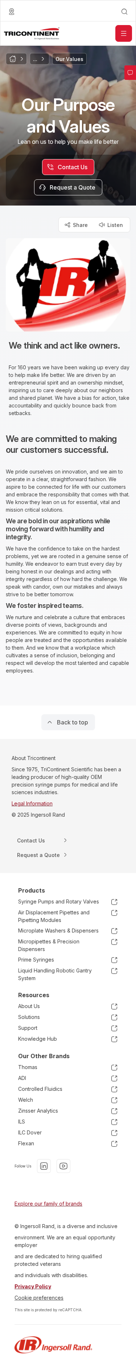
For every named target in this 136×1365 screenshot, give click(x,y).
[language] (11, 11)
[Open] (123, 33)
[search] (124, 11)
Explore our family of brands (48, 1204)
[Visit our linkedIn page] (44, 1166)
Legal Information (32, 803)
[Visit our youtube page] (63, 1166)
